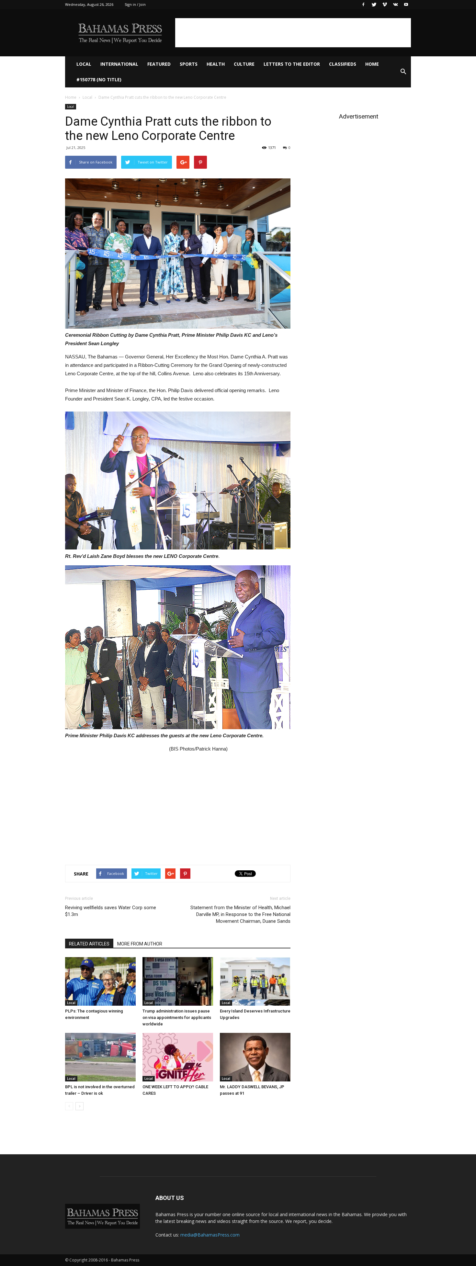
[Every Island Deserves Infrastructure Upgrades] (255, 981)
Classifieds (342, 64)
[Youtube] (406, 4)
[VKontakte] (395, 4)
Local (83, 64)
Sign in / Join (135, 4)
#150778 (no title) (98, 79)
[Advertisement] (293, 32)
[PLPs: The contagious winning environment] (100, 981)
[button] (403, 72)
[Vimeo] (385, 4)
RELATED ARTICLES (89, 943)
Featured (159, 64)
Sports (189, 64)
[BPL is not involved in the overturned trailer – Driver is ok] (100, 1057)
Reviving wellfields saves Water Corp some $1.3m (110, 911)
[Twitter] (374, 4)
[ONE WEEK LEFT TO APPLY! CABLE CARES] (177, 1057)
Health (216, 64)
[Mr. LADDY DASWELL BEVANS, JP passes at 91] (255, 1057)
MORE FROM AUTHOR (139, 943)
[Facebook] (363, 4)
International (119, 64)
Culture (244, 64)
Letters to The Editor (292, 64)
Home (372, 64)
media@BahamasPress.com (210, 1235)
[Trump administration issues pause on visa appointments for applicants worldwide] (177, 981)
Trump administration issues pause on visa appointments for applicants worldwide (176, 1017)
